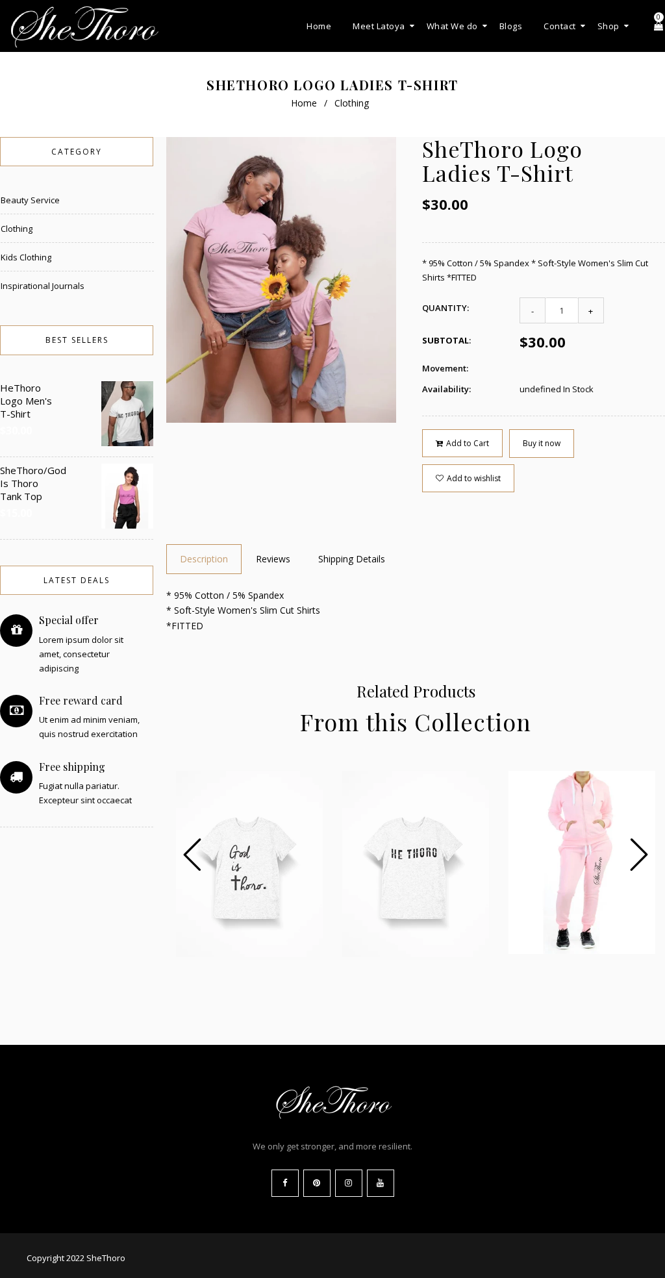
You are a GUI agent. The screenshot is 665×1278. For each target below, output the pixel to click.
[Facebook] (285, 1183)
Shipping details (351, 559)
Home (304, 103)
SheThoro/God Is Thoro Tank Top (27, 483)
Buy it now (541, 443)
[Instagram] (348, 1183)
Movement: (445, 368)
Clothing (351, 103)
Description (204, 559)
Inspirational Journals (42, 286)
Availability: (446, 389)
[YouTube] (380, 1183)
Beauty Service (30, 200)
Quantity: (445, 308)
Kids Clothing (26, 257)
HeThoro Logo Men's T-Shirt (26, 400)
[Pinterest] (317, 1183)
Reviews (273, 559)
